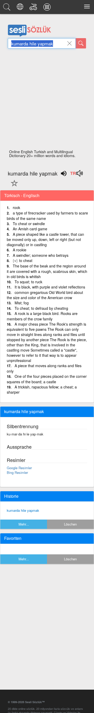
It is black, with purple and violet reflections (50, 287)
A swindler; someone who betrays (40, 255)
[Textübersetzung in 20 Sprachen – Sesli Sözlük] (20, 8)
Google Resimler (19, 467)
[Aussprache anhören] (76, 175)
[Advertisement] (47, 100)
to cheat (25, 260)
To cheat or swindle (29, 223)
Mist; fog (22, 302)
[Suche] (81, 43)
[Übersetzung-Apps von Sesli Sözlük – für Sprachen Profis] (48, 8)
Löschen (70, 524)
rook (16, 207)
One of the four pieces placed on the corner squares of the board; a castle (47, 379)
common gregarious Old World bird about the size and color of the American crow (45, 295)
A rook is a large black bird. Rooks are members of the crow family (42, 316)
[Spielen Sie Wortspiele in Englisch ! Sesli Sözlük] (34, 8)
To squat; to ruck (28, 281)
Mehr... (24, 524)
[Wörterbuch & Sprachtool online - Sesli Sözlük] (7, 8)
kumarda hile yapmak (23, 510)
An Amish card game (30, 228)
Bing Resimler (17, 472)
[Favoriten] (13, 186)
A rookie (19, 249)
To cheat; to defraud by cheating (41, 308)
